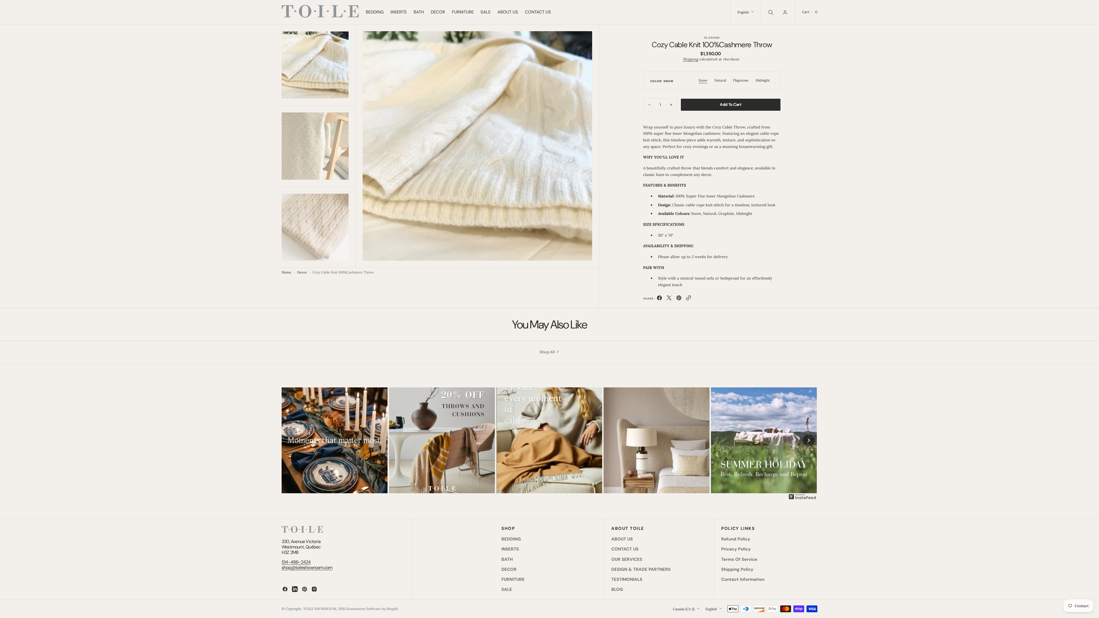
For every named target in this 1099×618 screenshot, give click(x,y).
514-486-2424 (296, 562)
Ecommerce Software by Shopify (372, 609)
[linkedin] (294, 589)
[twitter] (669, 299)
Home (286, 272)
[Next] (809, 440)
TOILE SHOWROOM (319, 609)
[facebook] (659, 299)
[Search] (770, 12)
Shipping (691, 59)
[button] (785, 12)
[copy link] (688, 299)
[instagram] (314, 589)
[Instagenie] (802, 499)
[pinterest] (679, 299)
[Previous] (290, 440)
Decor (302, 272)
